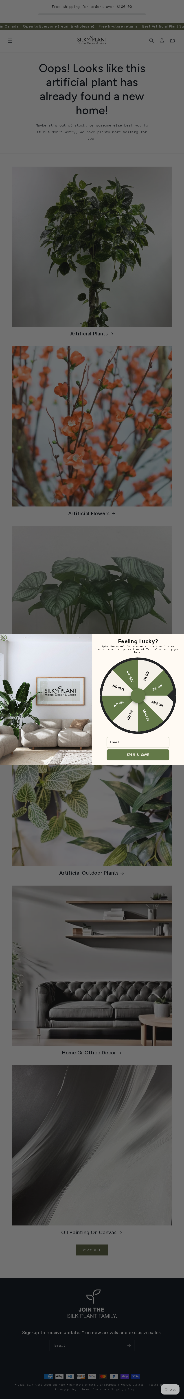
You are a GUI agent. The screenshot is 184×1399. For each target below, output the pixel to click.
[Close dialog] (4, 637)
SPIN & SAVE (138, 754)
